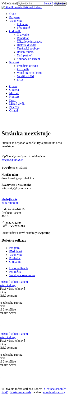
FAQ (20, 79)
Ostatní (13, 110)
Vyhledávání (9, 3)
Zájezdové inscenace (29, 41)
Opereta (14, 89)
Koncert (14, 96)
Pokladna (22, 24)
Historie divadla (26, 45)
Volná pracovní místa (29, 72)
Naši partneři (24, 55)
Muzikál (14, 93)
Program (14, 247)
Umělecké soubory (28, 48)
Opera (13, 86)
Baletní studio (25, 52)
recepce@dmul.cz (12, 159)
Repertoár (23, 38)
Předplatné (23, 27)
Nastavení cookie (20, 392)
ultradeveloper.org (54, 392)
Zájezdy (14, 107)
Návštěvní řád (25, 76)
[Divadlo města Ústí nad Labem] (22, 7)
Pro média (23, 69)
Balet (12, 100)
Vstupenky (15, 254)
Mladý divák (17, 103)
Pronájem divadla (27, 65)
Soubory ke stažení (28, 58)
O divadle (23, 34)
